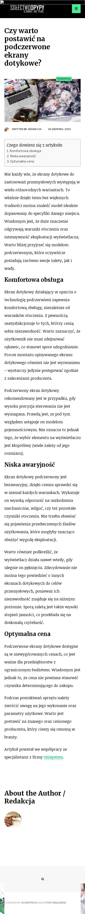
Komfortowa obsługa (25, 151)
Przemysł (64, 78)
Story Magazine (55, 902)
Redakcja (34, 129)
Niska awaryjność (23, 156)
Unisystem (53, 757)
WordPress (29, 902)
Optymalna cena (22, 161)
